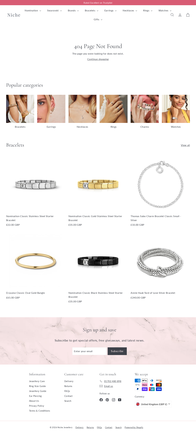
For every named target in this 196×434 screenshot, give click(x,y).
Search (67, 400)
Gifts (97, 19)
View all (185, 145)
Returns (68, 386)
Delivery (68, 381)
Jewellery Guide (37, 391)
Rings (146, 10)
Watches (163, 10)
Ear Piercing (35, 396)
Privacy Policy (36, 405)
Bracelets (90, 10)
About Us (34, 400)
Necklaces (129, 10)
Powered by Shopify (134, 427)
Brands (72, 10)
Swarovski (53, 10)
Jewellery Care (37, 381)
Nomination (32, 10)
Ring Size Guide (37, 386)
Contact (68, 396)
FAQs (67, 391)
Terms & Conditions (39, 410)
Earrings (109, 10)
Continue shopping (98, 59)
